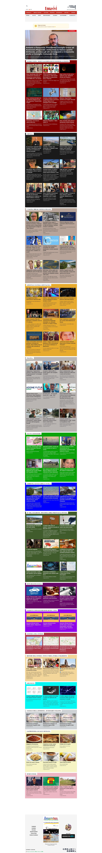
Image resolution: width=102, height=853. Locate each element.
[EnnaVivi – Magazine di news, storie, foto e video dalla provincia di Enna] (51, 7)
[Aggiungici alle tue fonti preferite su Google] (69, 6)
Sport (39, 15)
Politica (52, 12)
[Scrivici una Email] (75, 7)
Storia (27, 15)
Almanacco (72, 15)
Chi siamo (34, 829)
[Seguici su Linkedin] (71, 6)
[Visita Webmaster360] (68, 836)
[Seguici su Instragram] (75, 6)
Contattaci (34, 828)
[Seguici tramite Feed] (75, 8)
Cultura (46, 12)
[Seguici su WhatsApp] (72, 7)
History (66, 12)
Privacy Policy (34, 833)
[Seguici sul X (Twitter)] (69, 7)
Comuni (73, 12)
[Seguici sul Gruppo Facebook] (73, 6)
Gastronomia (63, 15)
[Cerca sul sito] (27, 6)
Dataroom (59, 12)
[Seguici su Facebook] (72, 6)
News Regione (46, 15)
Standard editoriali (33, 831)
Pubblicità (34, 826)
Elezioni (55, 15)
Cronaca (28, 12)
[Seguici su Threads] (68, 7)
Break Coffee (37, 12)
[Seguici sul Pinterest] (71, 7)
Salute (34, 15)
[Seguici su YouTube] (73, 7)
